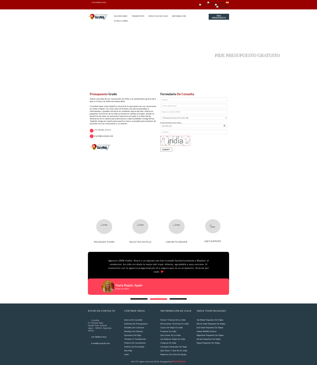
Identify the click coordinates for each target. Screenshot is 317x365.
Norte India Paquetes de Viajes (211, 324)
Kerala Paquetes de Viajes (209, 339)
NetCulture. (179, 361)
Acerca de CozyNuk (133, 320)
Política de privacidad (134, 347)
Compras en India (168, 343)
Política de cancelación (135, 343)
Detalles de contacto (134, 328)
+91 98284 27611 (102, 130)
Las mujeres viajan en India (172, 339)
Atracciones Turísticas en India (174, 324)
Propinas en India (168, 331)
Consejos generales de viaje (173, 347)
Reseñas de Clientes (133, 331)
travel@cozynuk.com (100, 343)
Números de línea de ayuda (173, 354)
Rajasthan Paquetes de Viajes (210, 335)
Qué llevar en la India (170, 335)
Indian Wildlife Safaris (207, 331)
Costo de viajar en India (171, 328)
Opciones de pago (132, 335)
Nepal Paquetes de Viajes (208, 343)
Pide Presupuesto (219, 16)
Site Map (128, 351)
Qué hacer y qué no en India (173, 351)
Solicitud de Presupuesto (136, 324)
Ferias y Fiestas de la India (173, 320)
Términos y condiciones (135, 339)
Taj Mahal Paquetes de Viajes (210, 320)
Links (126, 354)
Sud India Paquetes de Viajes (210, 328)
